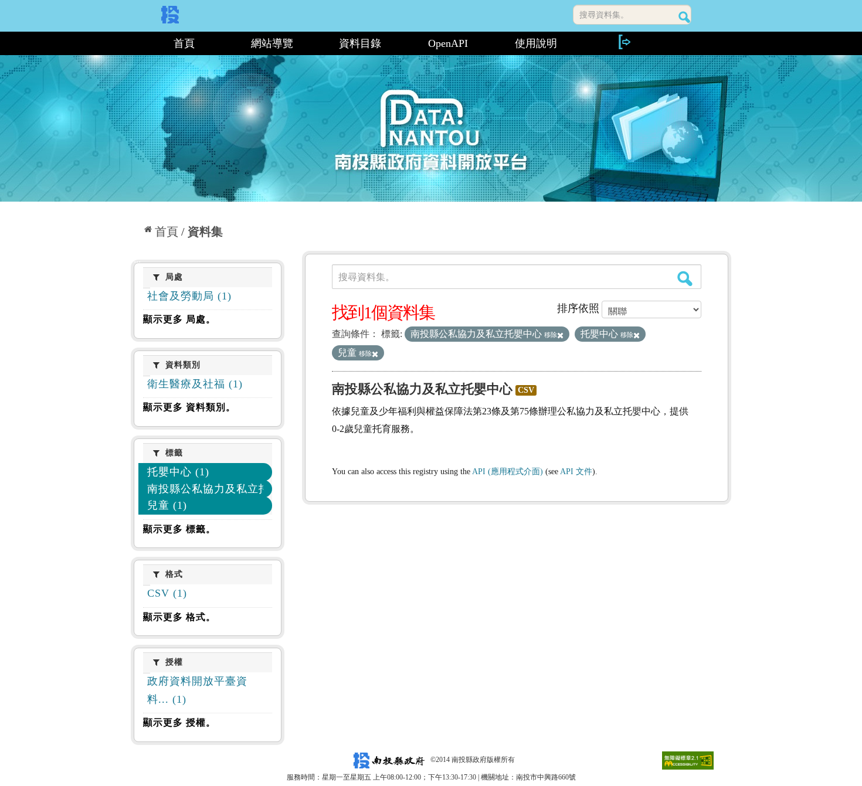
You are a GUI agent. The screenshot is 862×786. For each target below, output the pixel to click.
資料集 (205, 231)
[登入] (624, 42)
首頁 (184, 43)
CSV (526, 390)
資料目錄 (360, 43)
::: (135, 43)
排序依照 (578, 308)
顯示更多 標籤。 (179, 529)
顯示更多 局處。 (179, 319)
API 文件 (576, 471)
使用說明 (536, 43)
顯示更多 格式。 (179, 617)
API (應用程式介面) (507, 471)
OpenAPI (448, 43)
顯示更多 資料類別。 (189, 407)
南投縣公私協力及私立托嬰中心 (422, 389)
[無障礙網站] (688, 760)
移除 (550, 334)
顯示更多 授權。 (179, 722)
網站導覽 (272, 43)
